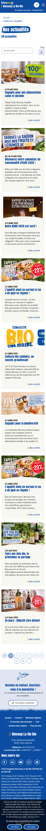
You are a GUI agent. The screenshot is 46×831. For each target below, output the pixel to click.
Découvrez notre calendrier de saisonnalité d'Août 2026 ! (22, 161)
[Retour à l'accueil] (7, 3)
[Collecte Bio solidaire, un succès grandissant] (23, 337)
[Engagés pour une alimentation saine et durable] (23, 73)
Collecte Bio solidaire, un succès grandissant (19, 358)
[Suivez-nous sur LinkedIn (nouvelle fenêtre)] (12, 762)
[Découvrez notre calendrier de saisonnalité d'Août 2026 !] (23, 140)
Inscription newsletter (24, 703)
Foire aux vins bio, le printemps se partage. (18, 555)
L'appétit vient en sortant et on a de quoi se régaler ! (23, 291)
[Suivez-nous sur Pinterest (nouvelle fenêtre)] (37, 762)
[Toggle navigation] (43, 5)
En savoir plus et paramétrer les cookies (23, 821)
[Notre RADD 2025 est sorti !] (23, 207)
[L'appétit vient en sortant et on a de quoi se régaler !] (23, 270)
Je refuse (15, 827)
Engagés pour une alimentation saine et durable (23, 94)
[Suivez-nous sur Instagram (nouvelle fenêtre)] (29, 762)
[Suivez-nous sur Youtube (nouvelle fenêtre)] (21, 762)
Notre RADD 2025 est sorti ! (21, 226)
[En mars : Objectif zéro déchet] (23, 601)
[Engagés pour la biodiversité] (23, 404)
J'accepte (31, 827)
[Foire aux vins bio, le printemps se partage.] (23, 535)
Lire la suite (35, 120)
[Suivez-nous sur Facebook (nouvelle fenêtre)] (4, 762)
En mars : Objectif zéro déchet (22, 620)
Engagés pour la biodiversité (21, 423)
